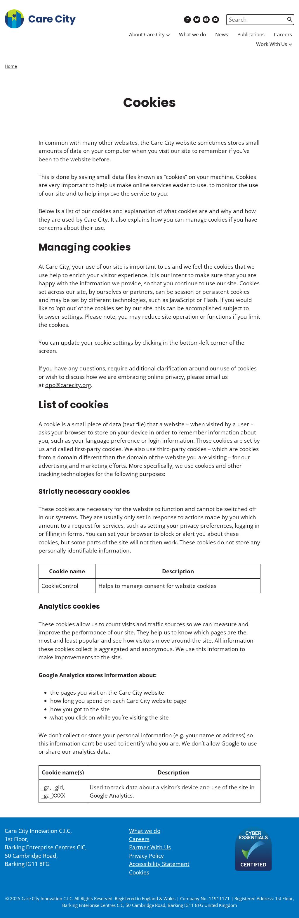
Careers (283, 34)
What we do (192, 34)
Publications (251, 34)
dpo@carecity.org (68, 385)
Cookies (139, 872)
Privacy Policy (146, 856)
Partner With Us (150, 847)
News (221, 34)
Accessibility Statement (159, 864)
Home (11, 66)
